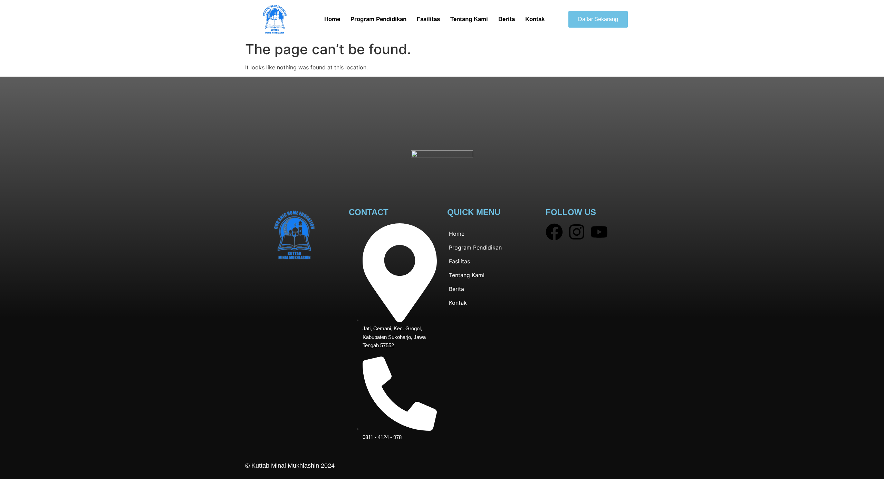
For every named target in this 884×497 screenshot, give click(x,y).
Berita (506, 19)
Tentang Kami (469, 19)
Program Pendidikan (378, 19)
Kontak (535, 19)
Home (332, 19)
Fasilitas (428, 19)
